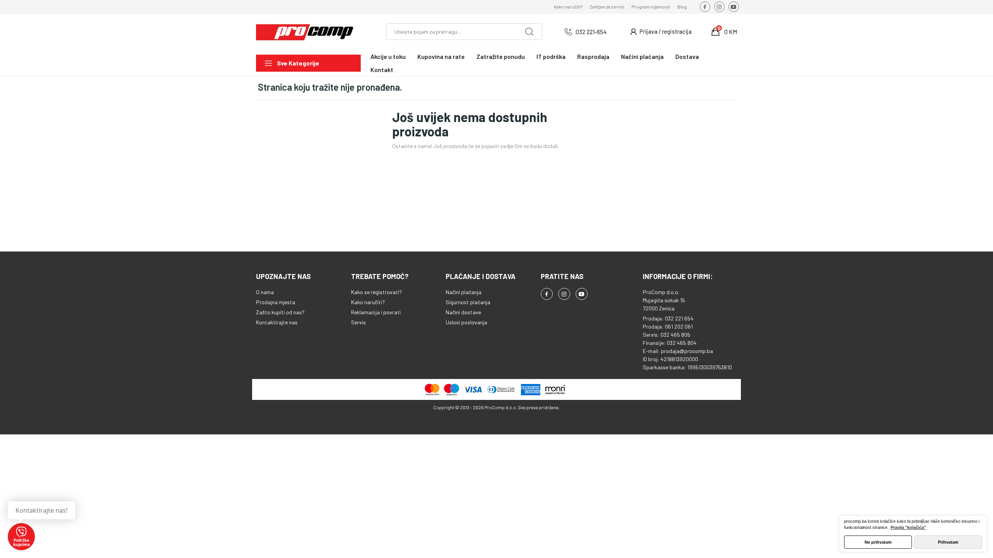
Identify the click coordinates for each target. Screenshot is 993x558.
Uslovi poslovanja (466, 322)
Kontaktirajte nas (277, 322)
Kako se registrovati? (376, 292)
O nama (265, 292)
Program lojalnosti (650, 6)
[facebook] (705, 7)
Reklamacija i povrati (376, 312)
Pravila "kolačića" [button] (908, 527)
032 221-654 (591, 31)
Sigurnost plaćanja (468, 302)
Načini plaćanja (463, 292)
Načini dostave (463, 312)
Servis (358, 322)
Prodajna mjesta (275, 302)
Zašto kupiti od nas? (280, 312)
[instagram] (719, 7)
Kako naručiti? (568, 6)
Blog (682, 6)
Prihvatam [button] (948, 542)
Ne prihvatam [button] (878, 542)
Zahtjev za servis (607, 6)
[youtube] (733, 7)
